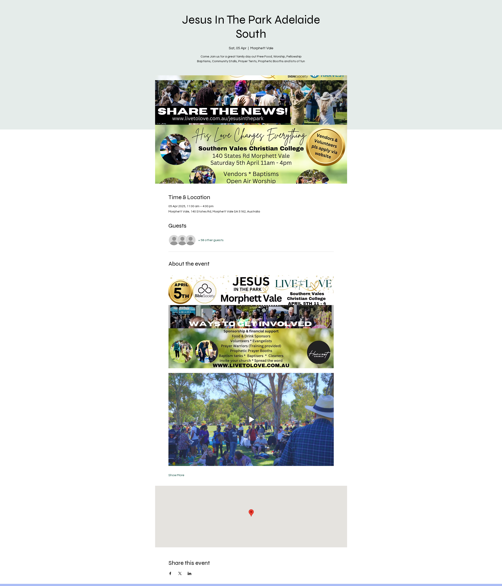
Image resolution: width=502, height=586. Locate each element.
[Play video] (251, 419)
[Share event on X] (180, 573)
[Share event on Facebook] (170, 573)
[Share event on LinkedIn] (189, 573)
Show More (176, 475)
